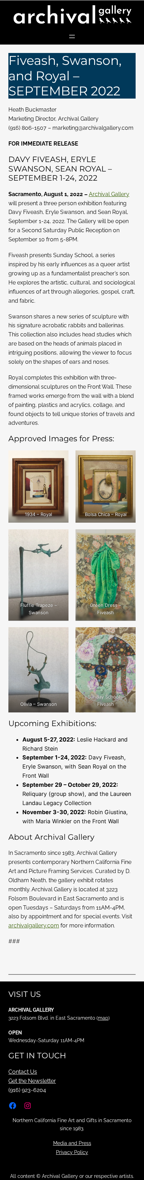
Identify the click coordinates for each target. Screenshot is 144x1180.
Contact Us (22, 1071)
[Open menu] (72, 36)
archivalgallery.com (33, 925)
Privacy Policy (72, 1152)
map (103, 1018)
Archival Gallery (109, 194)
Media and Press (72, 1143)
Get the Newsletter (32, 1081)
